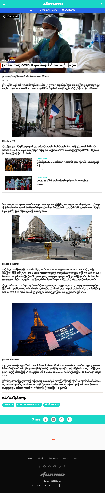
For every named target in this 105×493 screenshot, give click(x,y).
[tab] (32, 10)
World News (68, 10)
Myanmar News (48, 10)
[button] (8, 405)
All (31, 10)
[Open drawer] (4, 4)
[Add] (45, 419)
